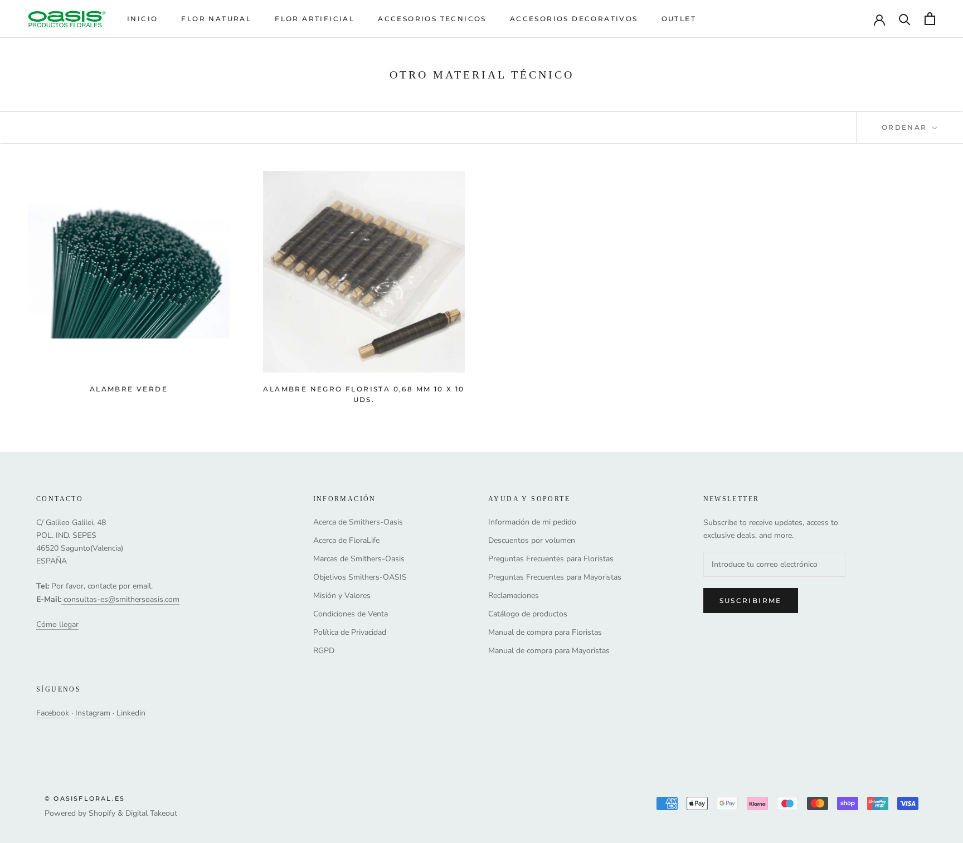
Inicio (142, 18)
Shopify (102, 813)
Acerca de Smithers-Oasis (358, 522)
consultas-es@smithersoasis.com (121, 599)
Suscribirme (750, 600)
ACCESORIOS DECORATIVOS (574, 18)
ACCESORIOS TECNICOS (432, 18)
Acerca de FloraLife (346, 540)
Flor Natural (216, 18)
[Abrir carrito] (930, 18)
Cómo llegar (57, 624)
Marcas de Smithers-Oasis (359, 558)
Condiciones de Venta (350, 614)
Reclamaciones (513, 595)
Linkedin (130, 713)
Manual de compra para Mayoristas (549, 650)
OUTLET (679, 18)
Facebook (52, 713)
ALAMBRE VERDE (129, 389)
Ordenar (906, 127)
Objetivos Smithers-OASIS (360, 577)
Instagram (92, 713)
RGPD (323, 650)
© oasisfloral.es (85, 798)
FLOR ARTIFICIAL (314, 18)
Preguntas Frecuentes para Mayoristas (554, 577)
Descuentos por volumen (531, 540)
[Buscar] (905, 18)
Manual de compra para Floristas (545, 632)
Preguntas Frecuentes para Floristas (551, 558)
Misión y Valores (342, 595)
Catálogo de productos (527, 614)
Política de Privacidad (349, 632)
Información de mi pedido (532, 522)
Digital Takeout (151, 813)
